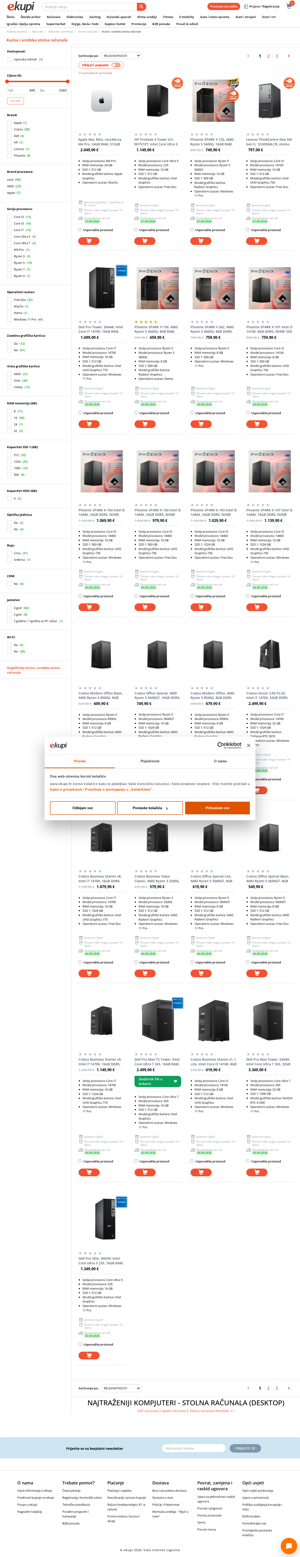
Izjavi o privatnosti (66, 789)
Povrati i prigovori (209, 1508)
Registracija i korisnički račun (82, 1497)
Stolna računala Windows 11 (212, 1411)
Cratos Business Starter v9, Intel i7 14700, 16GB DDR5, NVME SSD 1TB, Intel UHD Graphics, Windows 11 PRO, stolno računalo (100, 1061)
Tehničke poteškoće (76, 1504)
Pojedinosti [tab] (150, 761)
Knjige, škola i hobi (85, 24)
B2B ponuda (161, 24)
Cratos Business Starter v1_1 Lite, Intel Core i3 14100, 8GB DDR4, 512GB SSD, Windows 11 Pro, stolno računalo (213, 1061)
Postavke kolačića (147, 808)
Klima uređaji (147, 17)
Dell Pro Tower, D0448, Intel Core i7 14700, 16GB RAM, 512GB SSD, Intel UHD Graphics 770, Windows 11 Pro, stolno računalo (101, 329)
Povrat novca (206, 1529)
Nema (18, 313)
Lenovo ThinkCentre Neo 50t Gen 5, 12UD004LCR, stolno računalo (269, 142)
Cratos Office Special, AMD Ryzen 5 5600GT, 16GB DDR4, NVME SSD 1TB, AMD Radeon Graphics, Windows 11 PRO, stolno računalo (157, 695)
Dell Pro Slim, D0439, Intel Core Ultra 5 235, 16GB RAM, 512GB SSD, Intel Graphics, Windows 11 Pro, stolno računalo (101, 1261)
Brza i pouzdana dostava (169, 1490)
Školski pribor (31, 17)
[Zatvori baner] (248, 745)
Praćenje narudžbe (223, 6)
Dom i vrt (269, 17)
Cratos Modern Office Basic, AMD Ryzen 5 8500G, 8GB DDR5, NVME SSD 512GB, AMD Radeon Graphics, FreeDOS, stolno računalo (101, 695)
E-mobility (186, 17)
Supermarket (55, 24)
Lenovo (19, 149)
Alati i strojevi (246, 17)
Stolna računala (87, 31)
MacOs (18, 306)
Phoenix (19, 155)
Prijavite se (245, 1448)
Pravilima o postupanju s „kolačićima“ (118, 789)
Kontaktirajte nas (254, 1523)
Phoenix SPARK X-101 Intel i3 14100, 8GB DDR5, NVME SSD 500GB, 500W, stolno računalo (269, 329)
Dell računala (147, 1411)
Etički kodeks (251, 1516)
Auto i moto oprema (214, 17)
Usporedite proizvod (97, 230)
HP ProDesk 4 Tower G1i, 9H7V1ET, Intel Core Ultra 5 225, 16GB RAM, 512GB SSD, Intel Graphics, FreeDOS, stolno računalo (156, 142)
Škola (11, 17)
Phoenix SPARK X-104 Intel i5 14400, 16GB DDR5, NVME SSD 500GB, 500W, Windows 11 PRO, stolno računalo (102, 512)
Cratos (18, 129)
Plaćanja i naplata (119, 1490)
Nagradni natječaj (29, 1511)
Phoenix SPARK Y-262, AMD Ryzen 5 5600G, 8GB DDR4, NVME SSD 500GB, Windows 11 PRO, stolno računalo (213, 329)
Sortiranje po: (89, 56)
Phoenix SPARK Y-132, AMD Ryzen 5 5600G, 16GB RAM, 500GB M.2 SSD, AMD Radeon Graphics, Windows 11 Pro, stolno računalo (213, 142)
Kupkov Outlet (115, 24)
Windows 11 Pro (25, 319)
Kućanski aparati (119, 17)
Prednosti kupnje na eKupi (35, 1497)
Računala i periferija (61, 31)
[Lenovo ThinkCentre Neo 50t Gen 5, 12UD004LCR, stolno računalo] (269, 100)
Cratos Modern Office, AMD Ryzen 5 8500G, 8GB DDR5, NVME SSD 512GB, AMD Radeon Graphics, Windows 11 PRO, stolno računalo (212, 695)
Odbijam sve (82, 808)
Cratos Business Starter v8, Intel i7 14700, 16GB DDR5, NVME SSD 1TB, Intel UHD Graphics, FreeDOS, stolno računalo (100, 878)
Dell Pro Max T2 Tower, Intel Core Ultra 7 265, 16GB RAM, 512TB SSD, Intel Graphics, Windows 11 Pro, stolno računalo (157, 1061)
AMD (10, 186)
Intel (10, 179)
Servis (201, 1522)
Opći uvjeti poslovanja (257, 1490)
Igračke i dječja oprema (23, 24)
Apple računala (174, 1411)
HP (16, 142)
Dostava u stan (162, 1497)
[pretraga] (141, 7)
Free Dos (20, 300)
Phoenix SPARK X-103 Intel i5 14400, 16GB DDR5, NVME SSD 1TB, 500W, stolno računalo (214, 512)
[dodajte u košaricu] (88, 241)
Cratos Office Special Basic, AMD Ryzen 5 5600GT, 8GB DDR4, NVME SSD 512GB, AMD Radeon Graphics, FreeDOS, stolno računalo (267, 878)
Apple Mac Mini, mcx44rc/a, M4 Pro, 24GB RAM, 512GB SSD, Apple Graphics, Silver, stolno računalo (100, 142)
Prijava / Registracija (264, 6)
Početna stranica (17, 31)
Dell (16, 136)
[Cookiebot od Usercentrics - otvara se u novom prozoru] (220, 745)
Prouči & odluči (187, 24)
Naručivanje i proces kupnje (126, 1497)
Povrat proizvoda (209, 1515)
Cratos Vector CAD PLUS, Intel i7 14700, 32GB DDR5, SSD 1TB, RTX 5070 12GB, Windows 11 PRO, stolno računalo (267, 695)
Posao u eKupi (27, 1504)
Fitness (168, 17)
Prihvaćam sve (217, 808)
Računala (53, 17)
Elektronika (75, 17)
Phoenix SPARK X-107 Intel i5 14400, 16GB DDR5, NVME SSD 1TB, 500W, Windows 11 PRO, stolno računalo (269, 512)
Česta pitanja (71, 1490)
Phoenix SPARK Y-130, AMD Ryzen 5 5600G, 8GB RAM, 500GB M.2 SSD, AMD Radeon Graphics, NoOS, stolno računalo (158, 329)
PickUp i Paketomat (166, 1504)
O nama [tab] (220, 761)
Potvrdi (15, 101)
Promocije (138, 24)
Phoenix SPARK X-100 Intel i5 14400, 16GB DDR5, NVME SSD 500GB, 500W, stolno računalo (158, 512)
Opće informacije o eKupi (34, 1490)
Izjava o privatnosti (255, 1497)
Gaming (95, 17)
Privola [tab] (80, 761)
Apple (18, 123)
